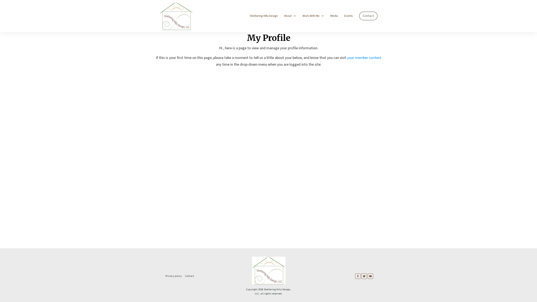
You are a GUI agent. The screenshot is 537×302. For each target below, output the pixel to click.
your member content (364, 57)
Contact (189, 276)
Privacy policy (174, 276)
